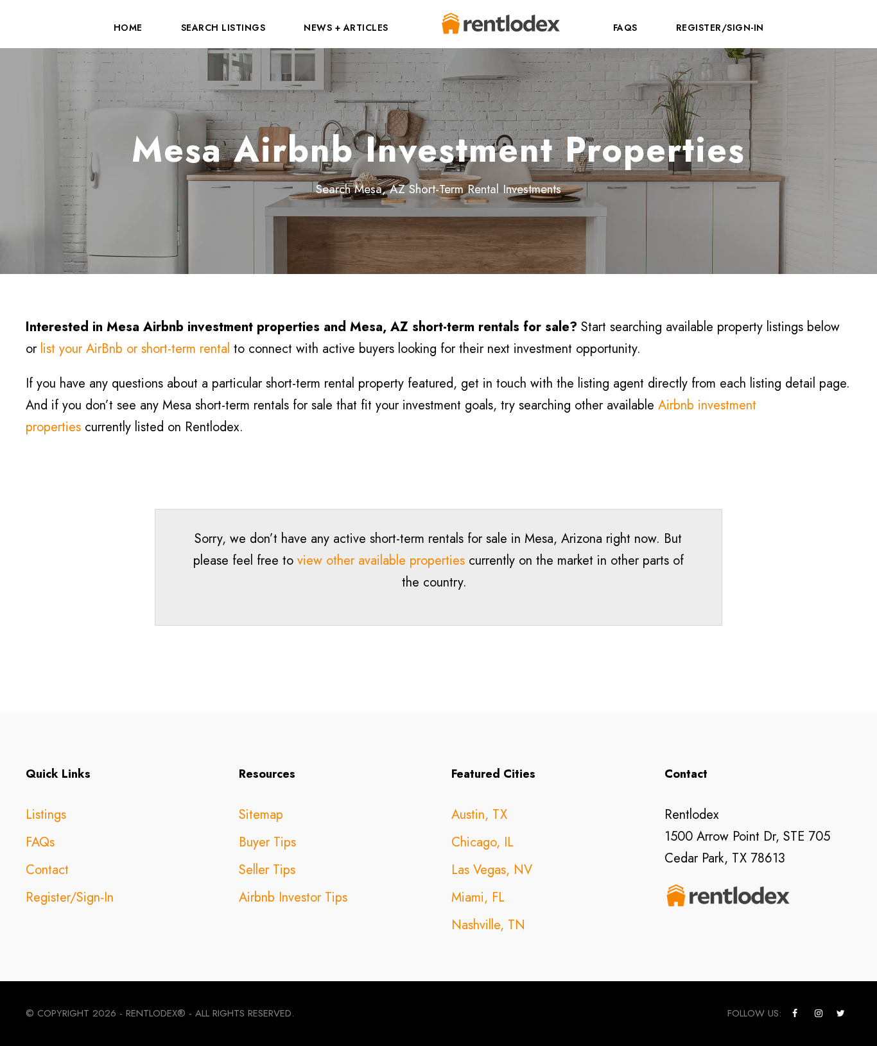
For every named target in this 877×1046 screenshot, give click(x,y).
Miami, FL (478, 897)
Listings (46, 814)
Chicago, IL (482, 842)
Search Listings (223, 27)
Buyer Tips (267, 842)
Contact (47, 870)
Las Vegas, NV (491, 870)
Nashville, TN (488, 925)
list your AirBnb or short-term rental (135, 348)
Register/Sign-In (720, 27)
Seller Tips (267, 870)
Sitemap (261, 814)
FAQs (625, 27)
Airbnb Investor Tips (293, 897)
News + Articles (346, 27)
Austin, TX (479, 814)
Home (128, 27)
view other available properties (381, 560)
